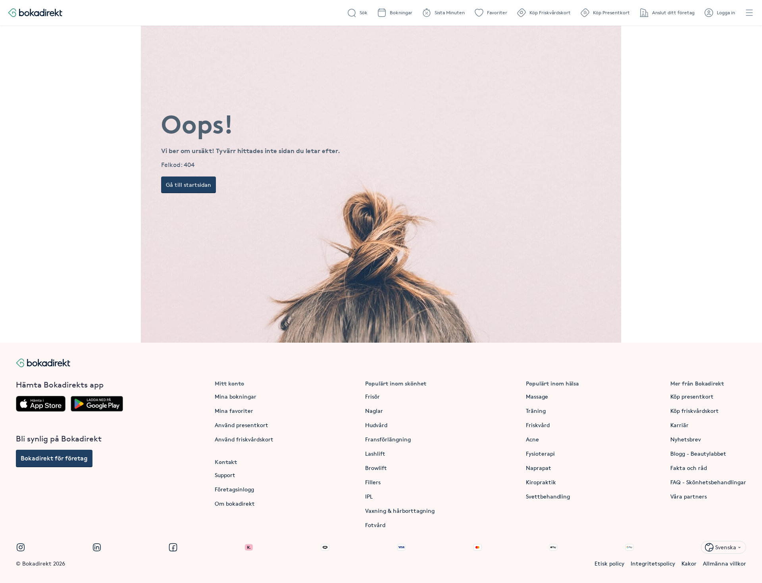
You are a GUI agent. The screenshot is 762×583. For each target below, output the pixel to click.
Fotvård (375, 525)
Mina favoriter (234, 410)
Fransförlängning (388, 439)
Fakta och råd (688, 467)
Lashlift (375, 453)
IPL (369, 496)
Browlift (376, 467)
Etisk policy (609, 563)
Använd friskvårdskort (244, 439)
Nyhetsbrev (685, 439)
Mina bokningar (235, 396)
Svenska (725, 547)
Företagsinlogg (234, 489)
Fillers (373, 482)
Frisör (372, 396)
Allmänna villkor (724, 563)
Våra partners (688, 496)
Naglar (374, 410)
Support (225, 475)
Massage (537, 396)
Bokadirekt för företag (54, 458)
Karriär (679, 425)
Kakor (689, 563)
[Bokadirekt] (35, 12)
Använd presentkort (241, 425)
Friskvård (538, 425)
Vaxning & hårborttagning (400, 510)
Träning (536, 410)
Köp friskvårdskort (694, 410)
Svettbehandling (548, 496)
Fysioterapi (540, 453)
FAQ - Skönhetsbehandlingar (708, 482)
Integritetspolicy (653, 563)
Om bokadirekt (235, 503)
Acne (532, 439)
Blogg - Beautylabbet (698, 453)
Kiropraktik (541, 482)
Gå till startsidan (188, 184)
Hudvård (376, 425)
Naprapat (538, 467)
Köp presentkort (692, 396)
